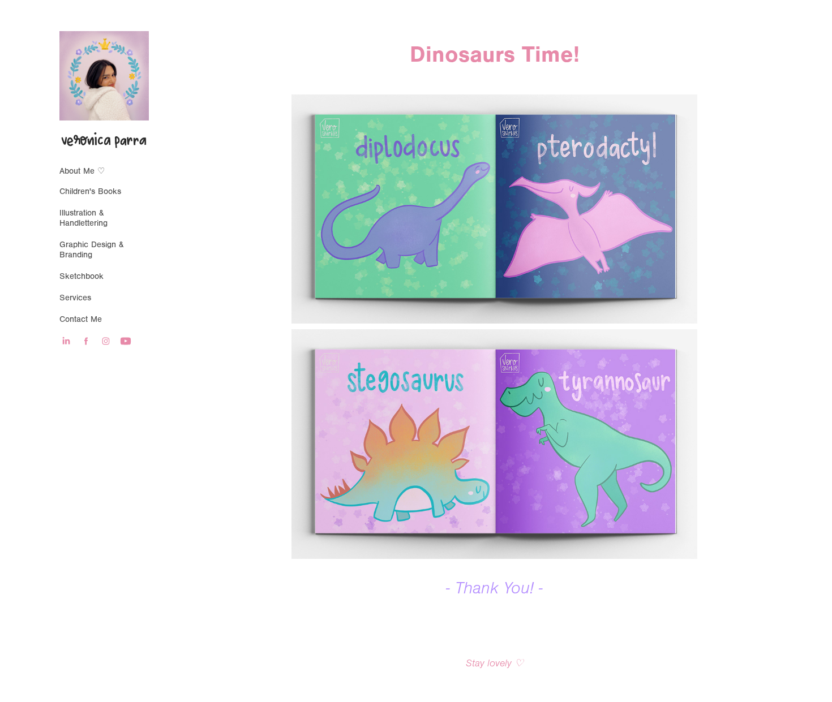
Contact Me (80, 319)
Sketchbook (81, 276)
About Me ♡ (82, 171)
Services (75, 298)
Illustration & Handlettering (83, 218)
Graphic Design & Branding (91, 250)
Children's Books (90, 191)
